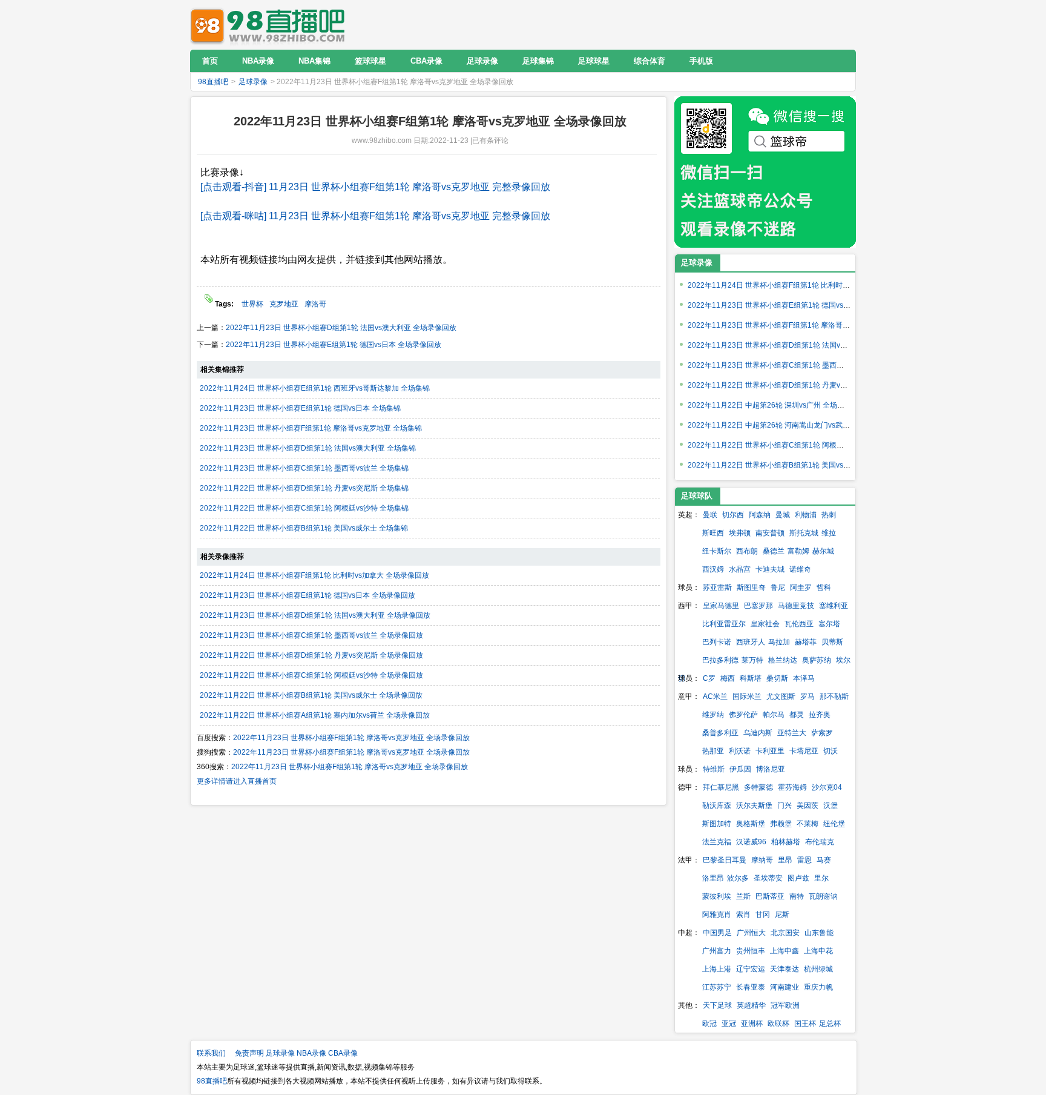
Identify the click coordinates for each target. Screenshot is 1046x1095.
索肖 (743, 914)
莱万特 (752, 660)
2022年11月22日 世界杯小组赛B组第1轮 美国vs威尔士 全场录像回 (795, 465)
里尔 (821, 878)
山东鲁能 (819, 932)
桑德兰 (773, 551)
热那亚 (713, 751)
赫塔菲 (806, 642)
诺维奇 (800, 569)
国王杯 (805, 1023)
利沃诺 (740, 751)
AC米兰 (715, 696)
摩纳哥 (762, 860)
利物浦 (806, 515)
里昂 (785, 860)
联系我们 (211, 1053)
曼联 (710, 515)
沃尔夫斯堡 (754, 805)
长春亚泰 (750, 987)
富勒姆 (798, 551)
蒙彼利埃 (716, 896)
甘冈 (762, 914)
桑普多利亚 (720, 733)
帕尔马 (773, 714)
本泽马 (804, 678)
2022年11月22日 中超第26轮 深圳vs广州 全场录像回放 (777, 405)
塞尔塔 (829, 624)
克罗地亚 (283, 304)
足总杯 (830, 1023)
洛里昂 (713, 878)
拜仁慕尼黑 (721, 787)
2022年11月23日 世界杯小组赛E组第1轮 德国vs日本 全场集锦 (300, 408)
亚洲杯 (752, 1023)
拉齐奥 (820, 714)
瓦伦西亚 (799, 624)
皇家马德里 (721, 605)
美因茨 (807, 805)
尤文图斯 (780, 696)
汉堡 (830, 805)
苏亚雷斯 (717, 587)
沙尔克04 (827, 787)
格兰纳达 (782, 660)
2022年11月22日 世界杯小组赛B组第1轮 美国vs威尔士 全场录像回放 (311, 695)
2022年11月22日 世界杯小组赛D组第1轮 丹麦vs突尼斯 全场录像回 (796, 385)
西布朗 (747, 551)
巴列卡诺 (716, 642)
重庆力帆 (818, 987)
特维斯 (714, 769)
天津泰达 (784, 969)
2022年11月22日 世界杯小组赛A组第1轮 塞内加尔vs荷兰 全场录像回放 (315, 715)
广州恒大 (751, 932)
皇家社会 (765, 624)
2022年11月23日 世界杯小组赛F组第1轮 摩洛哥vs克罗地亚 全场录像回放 (351, 737)
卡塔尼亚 (803, 751)
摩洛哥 (315, 304)
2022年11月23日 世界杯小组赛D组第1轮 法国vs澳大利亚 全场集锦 (308, 448)
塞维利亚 (833, 605)
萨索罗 (822, 733)
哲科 (824, 587)
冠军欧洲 (785, 1005)
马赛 (824, 860)
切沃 (830, 751)
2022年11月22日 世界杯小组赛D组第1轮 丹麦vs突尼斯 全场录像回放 (311, 655)
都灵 (796, 714)
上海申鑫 (784, 951)
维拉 (828, 533)
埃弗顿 (740, 533)
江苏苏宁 (716, 987)
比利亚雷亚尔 (724, 624)
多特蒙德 (758, 787)
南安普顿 (769, 533)
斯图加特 (716, 823)
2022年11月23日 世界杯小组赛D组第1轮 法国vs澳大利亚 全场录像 (796, 345)
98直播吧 (270, 24)
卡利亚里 (769, 751)
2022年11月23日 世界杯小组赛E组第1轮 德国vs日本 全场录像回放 (333, 344)
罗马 (807, 696)
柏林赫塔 (785, 842)
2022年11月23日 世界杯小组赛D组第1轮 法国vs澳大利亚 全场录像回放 (341, 327)
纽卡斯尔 (716, 551)
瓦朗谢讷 (823, 896)
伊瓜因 (740, 769)
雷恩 (804, 860)
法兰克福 (716, 842)
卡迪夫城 (769, 569)
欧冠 (709, 1023)
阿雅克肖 (716, 914)
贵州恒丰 (750, 951)
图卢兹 (798, 878)
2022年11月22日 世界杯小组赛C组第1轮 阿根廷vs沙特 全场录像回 (796, 445)
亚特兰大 (791, 733)
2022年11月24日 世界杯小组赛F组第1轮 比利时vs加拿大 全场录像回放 (314, 575)
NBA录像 (311, 1053)
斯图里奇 (751, 587)
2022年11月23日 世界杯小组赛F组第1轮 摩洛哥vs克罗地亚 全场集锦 (311, 428)
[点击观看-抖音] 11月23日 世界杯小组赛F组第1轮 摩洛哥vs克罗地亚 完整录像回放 (375, 187)
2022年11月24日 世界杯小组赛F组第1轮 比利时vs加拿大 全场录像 (795, 285)
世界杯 (252, 304)
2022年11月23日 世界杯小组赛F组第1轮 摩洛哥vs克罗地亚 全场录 (795, 325)
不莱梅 (807, 823)
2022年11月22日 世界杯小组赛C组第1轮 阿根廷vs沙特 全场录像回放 (311, 675)
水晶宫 (740, 569)
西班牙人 (750, 642)
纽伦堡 (834, 823)
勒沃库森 (716, 805)
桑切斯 (777, 678)
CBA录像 (343, 1053)
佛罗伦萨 (743, 714)
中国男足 (717, 932)
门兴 (784, 805)
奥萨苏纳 (816, 660)
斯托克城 (803, 533)
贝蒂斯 (832, 642)
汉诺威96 (751, 842)
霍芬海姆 (792, 787)
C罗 (709, 678)
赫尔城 (823, 551)
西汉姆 (713, 569)
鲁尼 (778, 587)
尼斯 (782, 914)
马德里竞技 (796, 605)
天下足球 (717, 1005)
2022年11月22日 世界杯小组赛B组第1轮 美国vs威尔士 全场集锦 (304, 528)
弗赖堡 (781, 823)
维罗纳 (713, 714)
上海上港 (716, 969)
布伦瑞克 (819, 842)
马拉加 (779, 642)
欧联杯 (778, 1023)
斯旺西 (713, 533)
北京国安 (785, 932)
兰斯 (743, 896)
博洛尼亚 (770, 769)
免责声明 (249, 1053)
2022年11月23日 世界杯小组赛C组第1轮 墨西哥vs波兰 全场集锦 (304, 468)
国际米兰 (746, 696)
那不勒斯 (834, 696)
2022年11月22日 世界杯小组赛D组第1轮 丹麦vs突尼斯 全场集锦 (304, 488)
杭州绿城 (818, 969)
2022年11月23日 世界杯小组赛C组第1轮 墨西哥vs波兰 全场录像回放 (311, 635)
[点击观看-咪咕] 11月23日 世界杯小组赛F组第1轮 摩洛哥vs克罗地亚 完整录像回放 (375, 216)
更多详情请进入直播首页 (237, 781)
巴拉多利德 (720, 660)
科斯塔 (750, 678)
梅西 (727, 678)
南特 (796, 896)
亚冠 (729, 1023)
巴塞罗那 (758, 605)
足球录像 (253, 82)
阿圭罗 (801, 587)
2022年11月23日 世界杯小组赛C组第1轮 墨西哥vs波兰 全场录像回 (796, 365)
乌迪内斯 (757, 733)
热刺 (828, 515)
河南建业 (784, 987)
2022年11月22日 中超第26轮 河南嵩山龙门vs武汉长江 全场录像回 (795, 425)
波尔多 (738, 878)
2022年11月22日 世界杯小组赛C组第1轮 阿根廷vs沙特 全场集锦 (304, 508)
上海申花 (818, 951)
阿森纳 (760, 515)
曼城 (782, 515)
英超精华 (751, 1005)
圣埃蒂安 (768, 878)
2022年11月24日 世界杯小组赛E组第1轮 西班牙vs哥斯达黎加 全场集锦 (315, 388)
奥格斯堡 (750, 823)
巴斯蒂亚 (769, 896)
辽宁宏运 (750, 969)
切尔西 (733, 515)
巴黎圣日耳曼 (724, 860)
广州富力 (716, 951)
